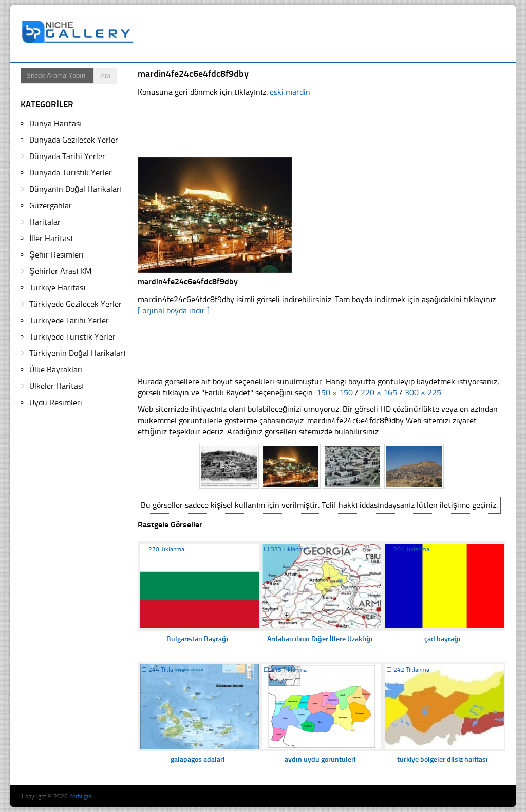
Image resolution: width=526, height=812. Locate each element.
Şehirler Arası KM (60, 271)
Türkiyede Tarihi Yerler (69, 320)
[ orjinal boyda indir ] (174, 310)
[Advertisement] (327, 34)
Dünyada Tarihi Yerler (67, 156)
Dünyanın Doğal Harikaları (75, 189)
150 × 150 (334, 393)
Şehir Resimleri (56, 255)
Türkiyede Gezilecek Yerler (75, 304)
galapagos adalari (197, 759)
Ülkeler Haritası (56, 386)
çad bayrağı (442, 639)
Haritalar (45, 222)
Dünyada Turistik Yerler (70, 172)
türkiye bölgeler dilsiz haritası (442, 759)
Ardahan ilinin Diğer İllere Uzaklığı (320, 639)
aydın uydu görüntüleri (320, 759)
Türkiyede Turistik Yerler (72, 337)
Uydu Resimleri (55, 402)
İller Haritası (50, 238)
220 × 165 (379, 393)
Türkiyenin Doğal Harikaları (77, 353)
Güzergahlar (50, 205)
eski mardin (290, 92)
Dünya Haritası (55, 123)
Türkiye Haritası (57, 287)
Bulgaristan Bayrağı (197, 639)
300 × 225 (423, 393)
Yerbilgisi (81, 796)
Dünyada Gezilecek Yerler (73, 140)
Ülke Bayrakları (56, 369)
